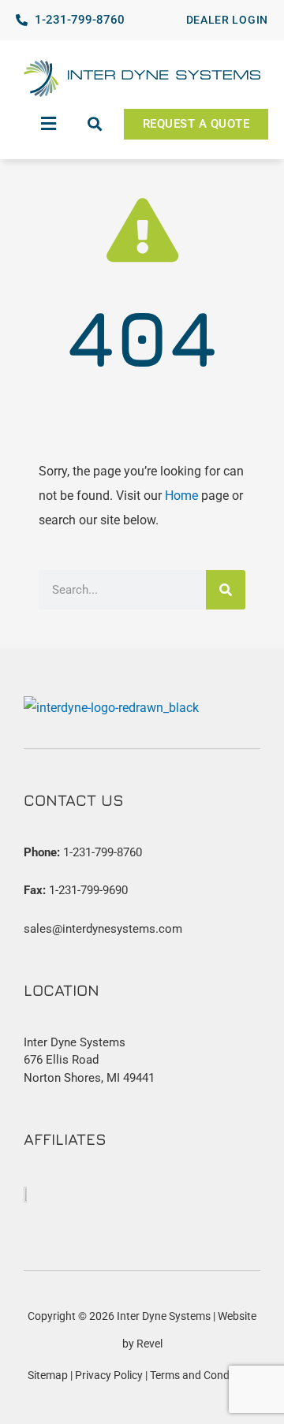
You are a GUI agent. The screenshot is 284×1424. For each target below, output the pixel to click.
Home (181, 496)
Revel (149, 1343)
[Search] (225, 589)
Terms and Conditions (203, 1375)
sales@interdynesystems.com (103, 929)
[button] (49, 124)
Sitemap (48, 1375)
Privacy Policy (109, 1375)
